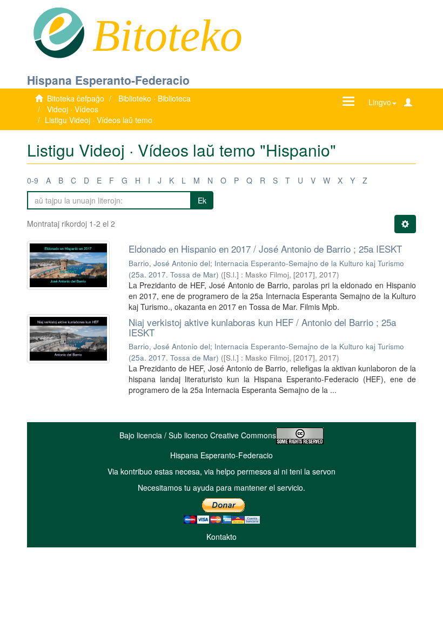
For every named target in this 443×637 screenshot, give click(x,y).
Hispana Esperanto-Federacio (108, 80)
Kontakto (221, 536)
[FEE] (58, 31)
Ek (202, 200)
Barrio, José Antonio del (169, 263)
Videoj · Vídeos (72, 109)
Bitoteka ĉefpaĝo (75, 98)
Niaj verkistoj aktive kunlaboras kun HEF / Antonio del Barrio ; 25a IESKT (262, 327)
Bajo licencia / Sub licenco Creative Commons (197, 435)
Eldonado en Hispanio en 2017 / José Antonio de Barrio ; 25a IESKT (265, 248)
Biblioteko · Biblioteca (154, 98)
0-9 (32, 180)
